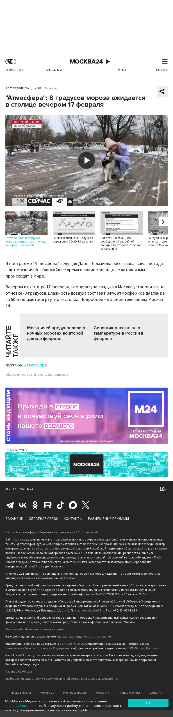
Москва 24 (86, 61)
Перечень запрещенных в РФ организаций (68, 532)
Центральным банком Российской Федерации (37, 648)
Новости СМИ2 (16, 450)
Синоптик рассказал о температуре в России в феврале (118, 333)
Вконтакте (22, 505)
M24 (30, 489)
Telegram (9, 505)
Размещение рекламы (108, 518)
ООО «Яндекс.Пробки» (142, 648)
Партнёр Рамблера (18, 671)
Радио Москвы (130, 693)
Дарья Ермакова (56, 374)
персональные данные (23, 706)
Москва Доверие (75, 693)
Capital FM (156, 693)
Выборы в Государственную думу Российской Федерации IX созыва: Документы (61, 679)
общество (12, 374)
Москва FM (103, 693)
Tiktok (60, 505)
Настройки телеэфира (21, 532)
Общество (51, 88)
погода (27, 374)
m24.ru (17, 539)
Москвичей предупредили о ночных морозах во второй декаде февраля (56, 333)
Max (72, 505)
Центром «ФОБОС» (73, 644)
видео (38, 374)
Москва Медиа (21, 693)
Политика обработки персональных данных (35, 629)
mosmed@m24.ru (92, 610)
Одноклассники (35, 505)
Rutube (47, 505)
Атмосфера (35, 365)
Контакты (73, 518)
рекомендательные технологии (89, 636)
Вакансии (14, 518)
